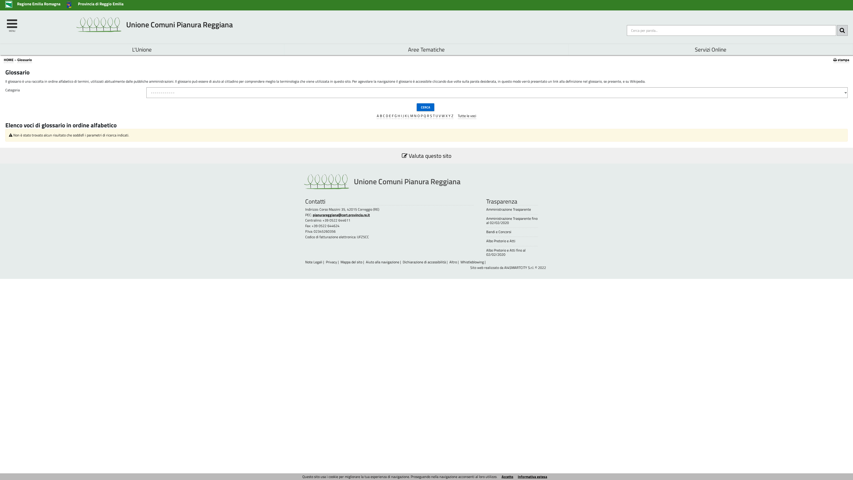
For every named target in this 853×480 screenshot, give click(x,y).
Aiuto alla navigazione (382, 262)
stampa (843, 59)
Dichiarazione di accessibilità (424, 262)
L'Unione (142, 49)
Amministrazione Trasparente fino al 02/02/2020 (512, 220)
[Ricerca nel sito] (842, 30)
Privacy (331, 262)
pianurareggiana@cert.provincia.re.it (341, 215)
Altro (453, 262)
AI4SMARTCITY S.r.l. (519, 267)
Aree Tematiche (426, 49)
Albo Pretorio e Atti (500, 241)
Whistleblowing (472, 262)
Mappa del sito (351, 262)
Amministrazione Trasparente (508, 209)
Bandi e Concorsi (498, 232)
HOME (9, 59)
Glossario (24, 59)
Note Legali (313, 262)
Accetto (507, 476)
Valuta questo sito (429, 155)
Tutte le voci (467, 115)
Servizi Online (710, 49)
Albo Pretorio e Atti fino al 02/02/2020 (506, 252)
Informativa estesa (532, 476)
